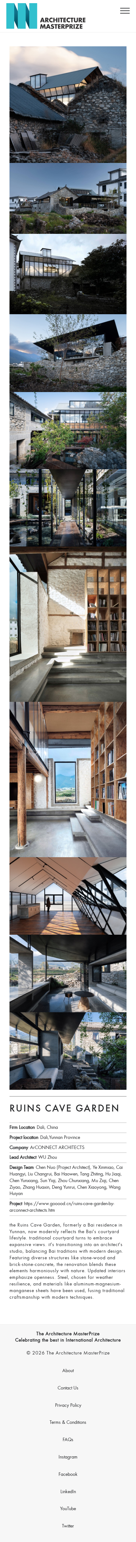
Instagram (68, 1457)
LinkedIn (68, 1491)
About (68, 1370)
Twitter (68, 1526)
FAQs (68, 1439)
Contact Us (68, 1388)
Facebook (68, 1474)
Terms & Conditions (68, 1422)
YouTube (68, 1508)
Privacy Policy (68, 1405)
